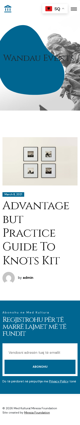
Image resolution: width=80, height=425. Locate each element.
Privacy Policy (59, 381)
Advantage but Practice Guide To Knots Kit (35, 233)
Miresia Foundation (37, 412)
